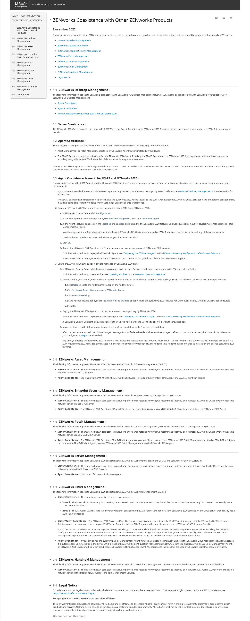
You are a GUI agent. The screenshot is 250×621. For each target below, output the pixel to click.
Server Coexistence (67, 103)
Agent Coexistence (67, 108)
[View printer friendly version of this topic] (223, 18)
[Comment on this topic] (216, 18)
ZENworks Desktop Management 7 (195, 191)
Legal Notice (23, 94)
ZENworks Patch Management (25, 64)
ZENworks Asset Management (25, 48)
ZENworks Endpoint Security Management (28, 55)
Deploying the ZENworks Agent (139, 253)
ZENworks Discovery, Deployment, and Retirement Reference (191, 253)
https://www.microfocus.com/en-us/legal (73, 593)
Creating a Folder (118, 274)
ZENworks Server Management (25, 72)
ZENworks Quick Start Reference (150, 274)
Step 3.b (85, 335)
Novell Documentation (26, 16)
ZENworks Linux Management (25, 80)
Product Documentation (27, 20)
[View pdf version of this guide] (231, 18)
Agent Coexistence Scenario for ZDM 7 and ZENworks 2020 (87, 113)
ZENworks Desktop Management (26, 40)
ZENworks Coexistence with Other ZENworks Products (28, 30)
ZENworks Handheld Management (27, 88)
